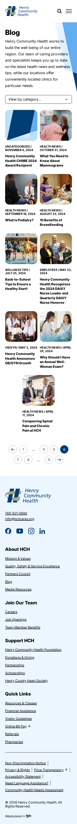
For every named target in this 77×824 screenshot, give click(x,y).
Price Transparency (49, 770)
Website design (13, 815)
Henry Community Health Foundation (33, 650)
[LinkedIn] (42, 531)
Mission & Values (18, 558)
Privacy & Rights (17, 770)
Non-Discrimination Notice (25, 763)
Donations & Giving (19, 657)
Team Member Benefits (22, 627)
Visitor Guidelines (18, 719)
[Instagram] (31, 531)
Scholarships (15, 673)
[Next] (59, 460)
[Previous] (13, 449)
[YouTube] (19, 531)
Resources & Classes (21, 703)
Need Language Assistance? (26, 783)
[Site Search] (59, 11)
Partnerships (14, 665)
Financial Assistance (20, 711)
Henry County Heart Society (26, 681)
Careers (11, 612)
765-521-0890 (16, 513)
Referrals (12, 734)
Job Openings (15, 619)
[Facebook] (8, 531)
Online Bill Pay (16, 726)
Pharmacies (14, 742)
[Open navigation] (69, 11)
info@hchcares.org (19, 519)
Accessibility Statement (23, 776)
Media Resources (18, 589)
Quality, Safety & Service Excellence (32, 566)
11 (49, 460)
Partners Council (17, 574)
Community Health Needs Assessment (34, 790)
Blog (8, 582)
